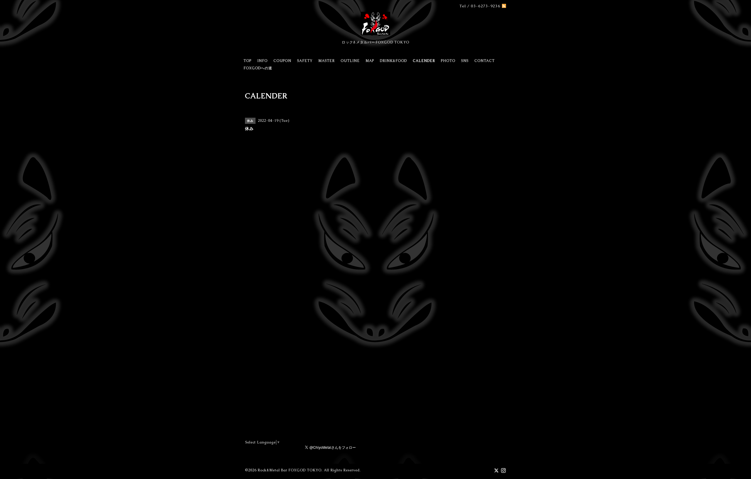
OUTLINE (350, 60)
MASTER (326, 60)
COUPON (282, 60)
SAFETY (304, 60)
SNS (464, 60)
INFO (262, 60)
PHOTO (448, 60)
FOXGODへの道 (257, 68)
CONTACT (484, 60)
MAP (370, 60)
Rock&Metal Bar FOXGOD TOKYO (290, 470)
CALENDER (424, 60)
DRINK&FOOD (393, 60)
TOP (247, 60)
